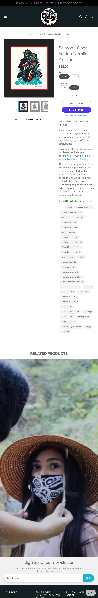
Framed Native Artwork (71, 252)
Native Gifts (83, 292)
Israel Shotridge (68, 257)
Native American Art (70, 272)
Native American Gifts (70, 287)
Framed (74, 87)
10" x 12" (64, 76)
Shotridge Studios (69, 321)
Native (81, 257)
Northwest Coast (68, 297)
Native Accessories (69, 262)
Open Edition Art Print (70, 312)
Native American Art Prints (72, 282)
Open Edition (67, 307)
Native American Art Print (72, 277)
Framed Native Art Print (71, 247)
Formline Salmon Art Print (72, 242)
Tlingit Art (66, 331)
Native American (68, 267)
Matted (63, 87)
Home (31, 34)
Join (88, 578)
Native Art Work (68, 292)
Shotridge (88, 312)
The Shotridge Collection (71, 326)
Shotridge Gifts (83, 317)
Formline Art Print (69, 222)
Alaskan (70, 207)
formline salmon (68, 232)
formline (65, 217)
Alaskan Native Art (85, 207)
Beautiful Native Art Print (72, 212)
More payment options (76, 115)
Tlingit (88, 326)
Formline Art (78, 217)
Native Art (88, 287)
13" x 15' (75, 76)
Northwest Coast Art (70, 302)
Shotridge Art (67, 317)
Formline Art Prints (69, 227)
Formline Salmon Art (70, 237)
